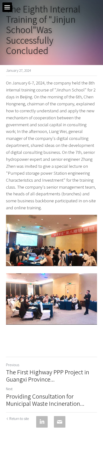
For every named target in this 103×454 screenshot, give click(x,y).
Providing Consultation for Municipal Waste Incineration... (45, 400)
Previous (12, 364)
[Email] (59, 422)
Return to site (19, 418)
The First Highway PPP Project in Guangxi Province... (47, 375)
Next (9, 388)
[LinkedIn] (42, 422)
